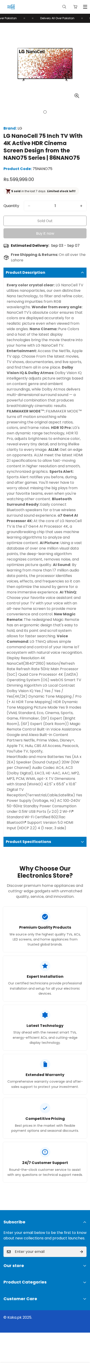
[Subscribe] (81, 1251)
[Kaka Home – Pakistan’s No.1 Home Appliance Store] (11, 7)
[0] (75, 7)
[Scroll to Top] (81, 1338)
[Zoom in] (77, 96)
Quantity (11, 205)
